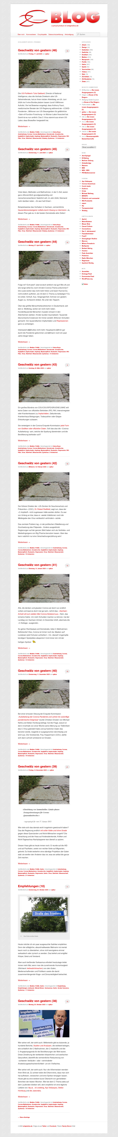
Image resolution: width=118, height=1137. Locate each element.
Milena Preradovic (88, 243)
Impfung (37, 136)
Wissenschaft (36, 138)
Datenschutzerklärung (56, 34)
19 (67, 671)
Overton (84, 251)
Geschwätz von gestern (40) (37, 670)
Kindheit (85, 54)
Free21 (84, 236)
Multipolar (85, 246)
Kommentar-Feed (88, 276)
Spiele (84, 67)
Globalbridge (86, 163)
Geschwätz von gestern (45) (37, 149)
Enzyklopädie (42, 34)
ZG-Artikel (85, 76)
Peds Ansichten (87, 253)
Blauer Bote (86, 224)
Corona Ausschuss (88, 184)
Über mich (21, 34)
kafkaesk (31, 988)
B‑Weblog (85, 158)
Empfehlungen (22, 988)
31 (67, 149)
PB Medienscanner (88, 173)
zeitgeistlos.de (27, 1126)
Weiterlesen (24, 126)
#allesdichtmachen (35, 968)
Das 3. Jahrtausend (88, 231)
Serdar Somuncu (63, 988)
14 (67, 242)
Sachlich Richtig (88, 263)
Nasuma (85, 165)
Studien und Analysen (42, 1045)
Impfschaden (30, 136)
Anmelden (85, 271)
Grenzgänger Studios (89, 238)
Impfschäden (43, 413)
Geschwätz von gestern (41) (37, 565)
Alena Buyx (57, 132)
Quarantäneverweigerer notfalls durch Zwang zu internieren (42, 210)
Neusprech (85, 59)
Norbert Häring (87, 248)
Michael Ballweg (87, 193)
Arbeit (84, 45)
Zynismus (51, 138)
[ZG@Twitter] (85, 284)
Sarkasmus (48, 988)
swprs (84, 203)
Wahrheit (29, 138)
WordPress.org (87, 279)
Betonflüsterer (87, 221)
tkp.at (30, 1087)
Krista (84, 191)
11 (67, 887)
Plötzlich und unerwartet (90, 198)
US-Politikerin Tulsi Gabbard (33, 93)
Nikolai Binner (39, 988)
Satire (42, 869)
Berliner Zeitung (87, 160)
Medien (32, 132)
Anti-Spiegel (86, 155)
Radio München (87, 258)
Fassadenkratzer (87, 233)
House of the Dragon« (92, 102)
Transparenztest (87, 208)
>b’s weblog (39, 1087)
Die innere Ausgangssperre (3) (90, 106)
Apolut (84, 219)
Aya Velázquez (51, 1087)
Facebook (53, 1126)
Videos (84, 72)
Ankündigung (69, 34)
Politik (37, 132)
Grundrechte (59, 134)
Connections (86, 229)
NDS (83, 168)
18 (67, 1001)
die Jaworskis (35, 1090)
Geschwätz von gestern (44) (37, 241)
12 (67, 565)
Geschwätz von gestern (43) (37, 364)
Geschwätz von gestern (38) (37, 1001)
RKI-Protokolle (87, 201)
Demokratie (50, 134)
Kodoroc (85, 188)
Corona (29, 134)
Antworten (59, 138)
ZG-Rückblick (86, 79)
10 (67, 464)
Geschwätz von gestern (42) (37, 463)
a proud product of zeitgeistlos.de (65, 25)
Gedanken (85, 50)
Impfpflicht (21, 136)
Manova (84, 241)
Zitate (84, 81)
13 (67, 51)
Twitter (44, 1126)
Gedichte (85, 52)
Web (83, 74)
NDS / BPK (85, 170)
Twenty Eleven (66, 1126)
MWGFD (85, 196)
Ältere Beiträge (24, 1117)
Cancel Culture (87, 226)
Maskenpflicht (45, 136)
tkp (83, 206)
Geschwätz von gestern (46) (37, 50)
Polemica (85, 255)
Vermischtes (86, 69)
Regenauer (85, 260)
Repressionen (62, 320)
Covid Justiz (86, 186)
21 (67, 767)
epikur (47, 54)
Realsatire (54, 136)
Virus (23, 138)
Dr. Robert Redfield (42, 509)
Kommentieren (31, 34)
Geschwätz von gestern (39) (37, 766)
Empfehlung (61, 986)
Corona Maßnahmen (39, 134)
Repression (62, 136)
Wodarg (44, 138)
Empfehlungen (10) (31, 886)
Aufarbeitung (22, 134)
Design (84, 47)
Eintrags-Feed (87, 274)
